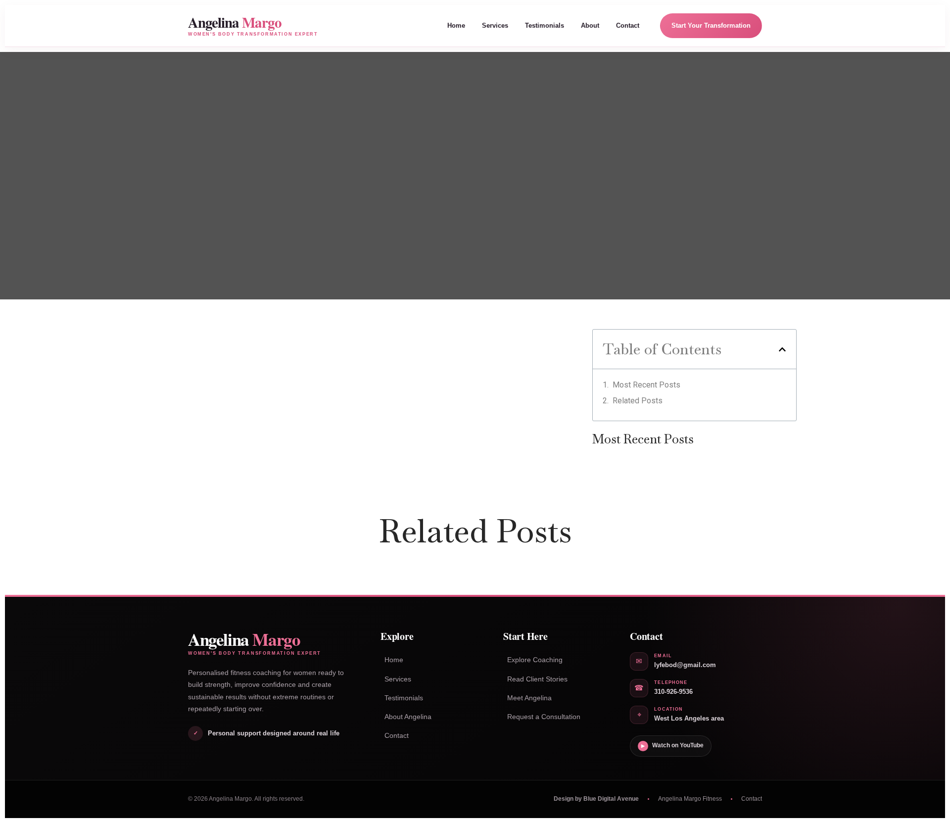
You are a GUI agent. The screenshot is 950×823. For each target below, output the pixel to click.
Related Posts (638, 400)
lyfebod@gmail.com (685, 665)
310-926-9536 (673, 691)
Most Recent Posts (646, 384)
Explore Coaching (535, 660)
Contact (627, 25)
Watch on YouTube (672, 745)
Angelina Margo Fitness (690, 798)
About (590, 25)
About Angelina (407, 717)
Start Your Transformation (711, 25)
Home (456, 25)
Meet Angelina (529, 698)
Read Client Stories (537, 679)
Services (495, 25)
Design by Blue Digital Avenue (596, 798)
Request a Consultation (543, 717)
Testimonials (544, 25)
